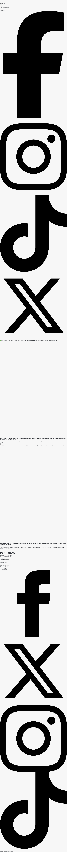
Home (1, 2)
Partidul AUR (2, 8)
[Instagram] (33, 194)
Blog (1, 4)
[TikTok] (33, 271)
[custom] (33, 848)
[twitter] (33, 704)
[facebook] (33, 636)
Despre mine (2, 3)
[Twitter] (33, 338)
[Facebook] (33, 117)
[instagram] (33, 771)
